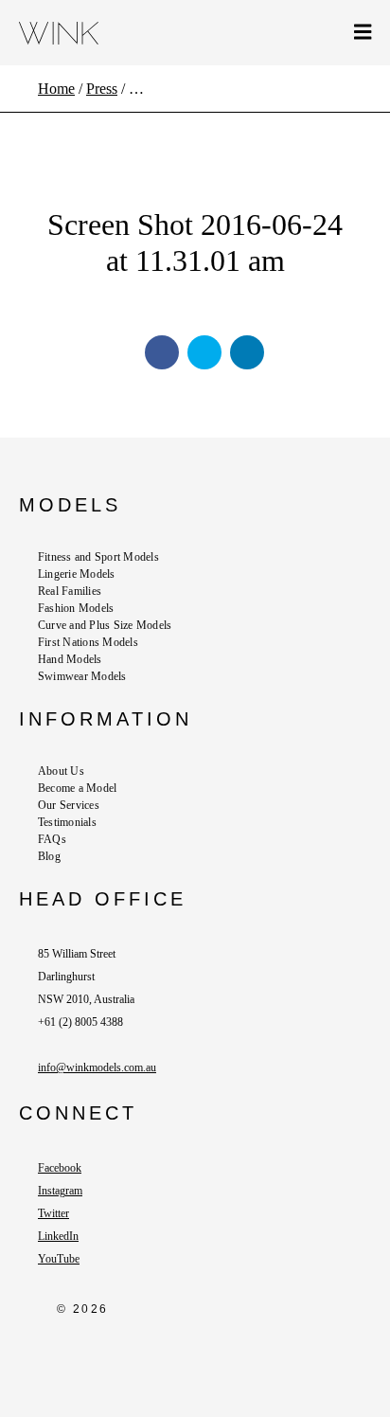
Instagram (60, 1190)
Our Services (68, 805)
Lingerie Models (76, 574)
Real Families (69, 591)
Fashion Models (76, 608)
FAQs (52, 839)
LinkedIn (58, 1236)
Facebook (59, 1168)
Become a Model (77, 788)
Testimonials (67, 822)
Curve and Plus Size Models (104, 625)
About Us (61, 771)
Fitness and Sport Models (98, 557)
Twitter (53, 1213)
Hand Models (70, 659)
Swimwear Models (82, 676)
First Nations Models (88, 642)
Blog (49, 856)
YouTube (59, 1258)
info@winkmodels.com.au (97, 1067)
